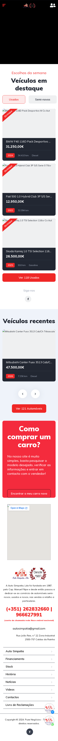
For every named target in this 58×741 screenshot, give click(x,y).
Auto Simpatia (15, 651)
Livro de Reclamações (20, 704)
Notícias (11, 681)
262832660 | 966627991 (29, 614)
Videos (10, 689)
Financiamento (15, 658)
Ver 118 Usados (29, 277)
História (11, 674)
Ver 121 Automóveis (29, 408)
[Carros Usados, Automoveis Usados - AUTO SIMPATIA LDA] (29, 5)
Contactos (12, 697)
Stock (9, 666)
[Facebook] (29, 732)
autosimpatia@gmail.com (29, 628)
